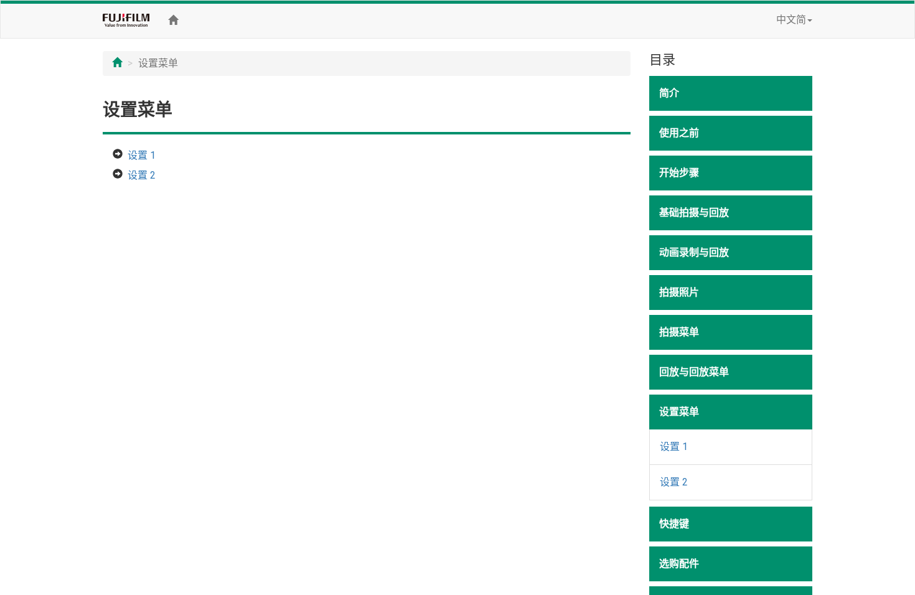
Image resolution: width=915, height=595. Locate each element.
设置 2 (142, 175)
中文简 (791, 20)
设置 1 (142, 155)
